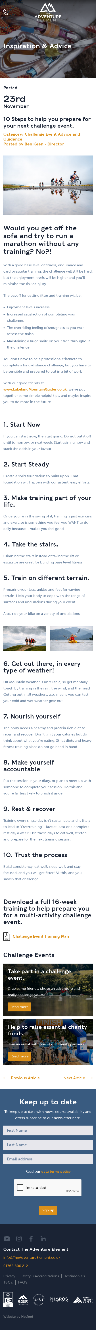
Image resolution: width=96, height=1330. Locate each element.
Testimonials (74, 1276)
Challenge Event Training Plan (41, 936)
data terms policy (56, 1171)
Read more (19, 1007)
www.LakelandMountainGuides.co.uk (35, 389)
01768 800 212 (15, 1266)
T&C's (8, 1282)
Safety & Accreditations (40, 1276)
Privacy (9, 1276)
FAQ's (22, 1282)
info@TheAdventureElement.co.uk (31, 1257)
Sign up (48, 1210)
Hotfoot (27, 1317)
